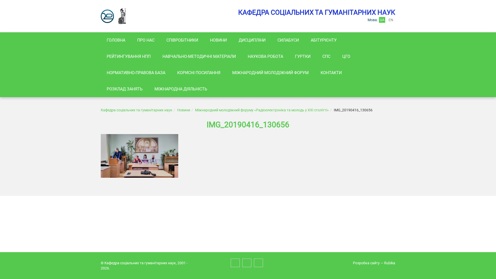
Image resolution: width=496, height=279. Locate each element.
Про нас (145, 40)
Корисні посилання (198, 72)
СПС (326, 56)
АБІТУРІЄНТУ (324, 40)
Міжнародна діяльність (180, 89)
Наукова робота (265, 56)
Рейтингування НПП (129, 56)
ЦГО (346, 56)
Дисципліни (252, 40)
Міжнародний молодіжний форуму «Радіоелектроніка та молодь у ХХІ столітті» (262, 110)
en (391, 20)
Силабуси (288, 40)
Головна (116, 40)
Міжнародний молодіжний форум (270, 72)
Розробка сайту (366, 263)
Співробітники (182, 40)
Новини (218, 40)
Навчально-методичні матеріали (199, 56)
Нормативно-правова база (136, 72)
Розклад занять (125, 89)
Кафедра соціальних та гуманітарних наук (136, 110)
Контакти (331, 72)
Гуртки (303, 56)
